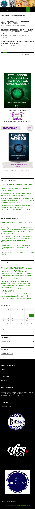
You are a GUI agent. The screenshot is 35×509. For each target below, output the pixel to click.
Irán (8, 283)
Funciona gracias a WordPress (8, 501)
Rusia (26, 293)
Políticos (11, 288)
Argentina (7, 267)
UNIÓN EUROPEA (7, 298)
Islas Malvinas (12, 283)
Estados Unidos (10, 278)
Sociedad (14, 296)
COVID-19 (23, 273)
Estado (31, 275)
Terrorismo (20, 296)
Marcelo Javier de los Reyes (19, 35)
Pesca (13, 285)
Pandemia (8, 285)
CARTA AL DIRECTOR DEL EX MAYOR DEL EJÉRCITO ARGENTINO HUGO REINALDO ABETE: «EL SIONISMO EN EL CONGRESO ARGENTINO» (17, 239)
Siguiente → (26, 54)
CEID (2, 373)
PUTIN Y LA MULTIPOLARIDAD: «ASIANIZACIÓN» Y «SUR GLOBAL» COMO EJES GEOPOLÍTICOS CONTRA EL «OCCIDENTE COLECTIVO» (17, 200)
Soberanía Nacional (6, 296)
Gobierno (5, 281)
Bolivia (27, 268)
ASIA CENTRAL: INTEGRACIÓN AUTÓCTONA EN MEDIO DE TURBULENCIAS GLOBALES (16, 194)
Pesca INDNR (26, 285)
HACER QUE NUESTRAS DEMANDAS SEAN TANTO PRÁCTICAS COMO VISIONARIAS (16, 247)
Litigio (21, 283)
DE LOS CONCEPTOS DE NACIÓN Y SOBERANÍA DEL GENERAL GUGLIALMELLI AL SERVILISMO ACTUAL (17, 31)
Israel (18, 283)
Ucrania (25, 296)
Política (4, 287)
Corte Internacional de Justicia (10, 273)
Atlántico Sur (19, 268)
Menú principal (32, 9)
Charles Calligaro (6, 245)
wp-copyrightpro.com (24, 505)
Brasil (30, 268)
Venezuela (26, 298)
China (17, 270)
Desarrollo (4, 275)
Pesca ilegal (18, 285)
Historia (24, 281)
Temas (3, 369)
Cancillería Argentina (7, 271)
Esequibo (19, 275)
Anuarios (6, 376)
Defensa (29, 273)
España (25, 275)
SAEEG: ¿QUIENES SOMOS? (8, 365)
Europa (21, 279)
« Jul (2, 329)
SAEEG (12, 25)
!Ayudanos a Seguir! (7, 406)
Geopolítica (28, 279)
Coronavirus (23, 271)
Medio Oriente (26, 283)
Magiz (3, 222)
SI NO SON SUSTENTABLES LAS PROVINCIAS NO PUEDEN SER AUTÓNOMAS (17, 42)
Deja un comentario (20, 25)
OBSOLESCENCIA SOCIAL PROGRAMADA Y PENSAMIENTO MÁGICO (16, 22)
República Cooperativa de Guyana (12, 294)
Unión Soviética (18, 298)
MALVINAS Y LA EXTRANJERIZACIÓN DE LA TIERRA (17, 185)
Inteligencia (4, 283)
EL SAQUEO (4, 380)
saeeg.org (4, 10)
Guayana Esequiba (15, 281)
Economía (11, 275)
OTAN (3, 285)
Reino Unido (7, 290)
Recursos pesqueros (18, 288)
